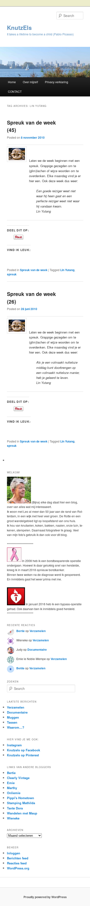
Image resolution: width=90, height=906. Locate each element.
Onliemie (13, 793)
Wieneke (13, 818)
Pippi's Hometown (20, 798)
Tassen (12, 722)
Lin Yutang (67, 270)
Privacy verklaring (56, 82)
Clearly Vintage (18, 777)
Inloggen (13, 853)
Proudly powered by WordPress (45, 897)
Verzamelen (38, 631)
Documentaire (37, 649)
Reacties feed (17, 863)
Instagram (14, 745)
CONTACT (15, 91)
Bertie (20, 631)
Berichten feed (17, 858)
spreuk (12, 274)
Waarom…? (15, 727)
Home (12, 82)
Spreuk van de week (34, 270)
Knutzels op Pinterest (23, 755)
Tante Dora (15, 808)
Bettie (20, 668)
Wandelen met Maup (22, 813)
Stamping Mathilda (21, 803)
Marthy (12, 788)
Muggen (13, 717)
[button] (17, 325)
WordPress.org (18, 868)
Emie (11, 782)
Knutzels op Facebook (23, 750)
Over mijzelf (30, 82)
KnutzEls (19, 27)
